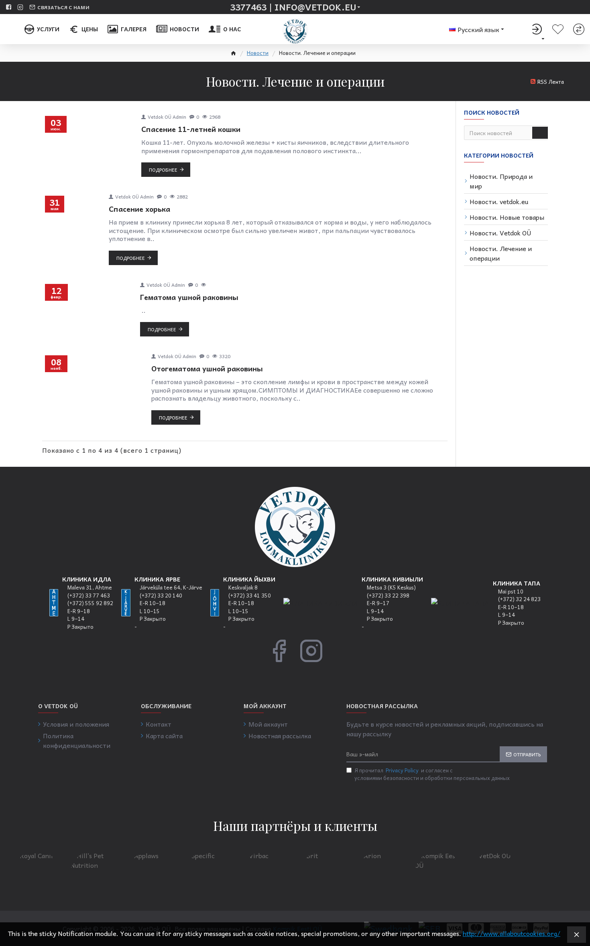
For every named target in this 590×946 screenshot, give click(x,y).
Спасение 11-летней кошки (190, 129)
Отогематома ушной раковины (207, 368)
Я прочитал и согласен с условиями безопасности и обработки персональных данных (432, 774)
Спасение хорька (139, 208)
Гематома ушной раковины (189, 297)
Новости (258, 53)
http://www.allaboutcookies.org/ (511, 933)
